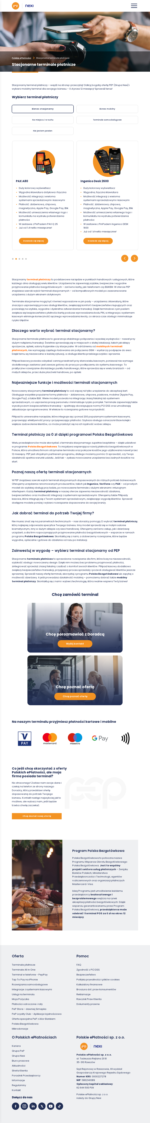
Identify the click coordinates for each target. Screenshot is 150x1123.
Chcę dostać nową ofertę (36, 816)
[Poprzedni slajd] (124, 259)
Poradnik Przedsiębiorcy (26, 1075)
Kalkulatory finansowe (89, 984)
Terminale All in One (23, 969)
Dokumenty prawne (88, 1004)
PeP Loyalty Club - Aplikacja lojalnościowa (36, 1013)
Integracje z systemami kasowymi (32, 989)
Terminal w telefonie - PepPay (30, 974)
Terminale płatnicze (23, 964)
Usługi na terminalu (23, 994)
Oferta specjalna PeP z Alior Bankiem (33, 1018)
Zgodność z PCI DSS (88, 969)
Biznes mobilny (107, 108)
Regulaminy (19, 1085)
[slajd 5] (26, 259)
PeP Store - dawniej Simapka (29, 1009)
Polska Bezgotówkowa (25, 1023)
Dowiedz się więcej (33, 240)
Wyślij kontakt (75, 643)
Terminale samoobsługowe (107, 119)
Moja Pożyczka (20, 999)
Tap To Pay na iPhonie (25, 979)
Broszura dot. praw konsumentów (96, 989)
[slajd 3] (19, 259)
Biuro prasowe (20, 1060)
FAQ (78, 964)
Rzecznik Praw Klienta (89, 999)
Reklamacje (83, 994)
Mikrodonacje (20, 1028)
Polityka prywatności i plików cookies (98, 979)
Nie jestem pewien (42, 130)
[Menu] (134, 6)
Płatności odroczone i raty (27, 1004)
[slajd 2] (16, 259)
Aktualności (18, 1065)
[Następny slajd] (134, 259)
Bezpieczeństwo (86, 974)
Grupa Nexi (18, 1055)
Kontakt (16, 1090)
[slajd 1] (13, 259)
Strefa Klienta (20, 1070)
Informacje (18, 1080)
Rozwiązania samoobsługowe (30, 984)
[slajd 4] (22, 259)
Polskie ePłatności (21, 57)
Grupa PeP (18, 1050)
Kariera (16, 1045)
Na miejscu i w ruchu (42, 119)
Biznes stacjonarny (43, 108)
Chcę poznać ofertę (75, 696)
